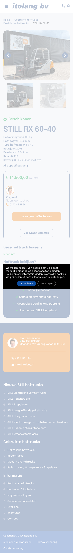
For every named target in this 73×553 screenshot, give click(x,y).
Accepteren (27, 283)
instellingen (57, 277)
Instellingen (46, 283)
